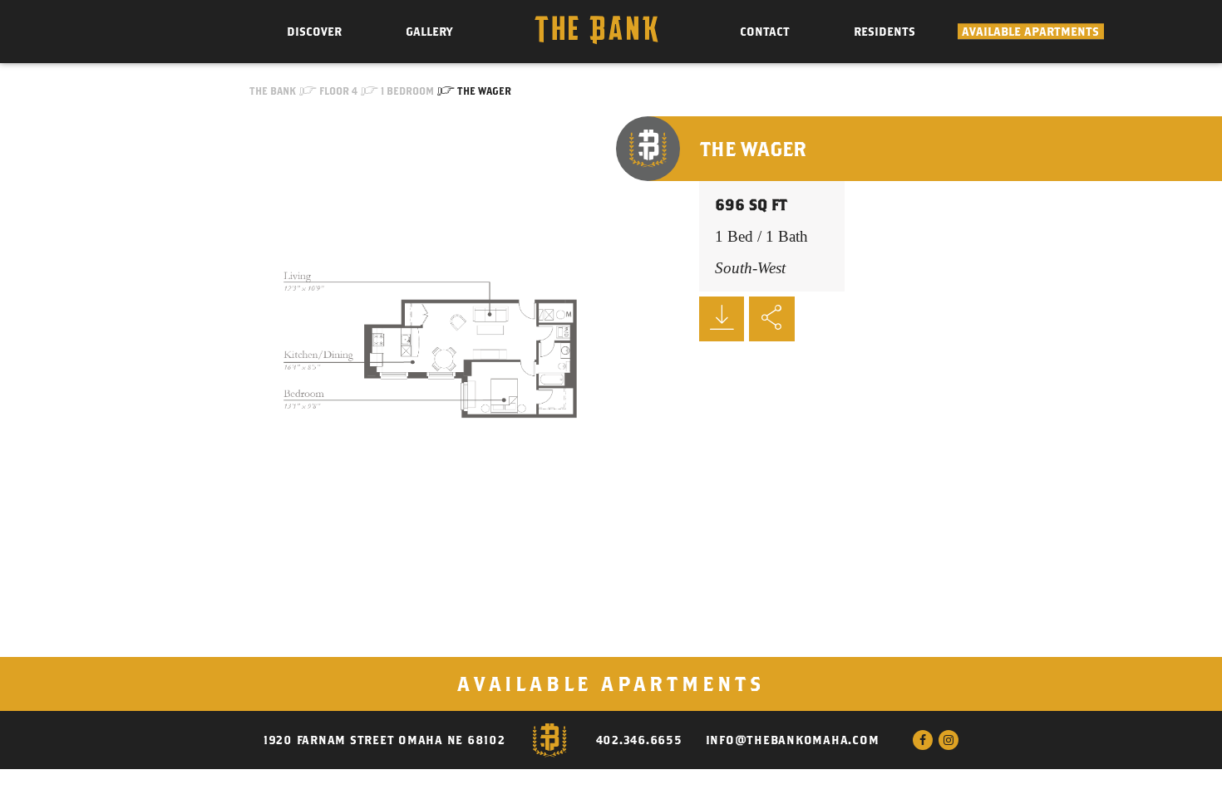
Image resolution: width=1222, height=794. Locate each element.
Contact (765, 31)
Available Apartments (1030, 31)
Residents (884, 31)
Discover (314, 31)
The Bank (272, 90)
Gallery (429, 31)
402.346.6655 (639, 740)
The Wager (484, 90)
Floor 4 (338, 90)
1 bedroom (407, 90)
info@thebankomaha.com (793, 740)
